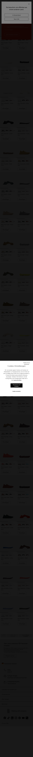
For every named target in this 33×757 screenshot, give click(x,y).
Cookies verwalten (16, 391)
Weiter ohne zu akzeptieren (26, 363)
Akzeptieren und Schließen (16, 385)
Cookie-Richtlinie (17, 380)
